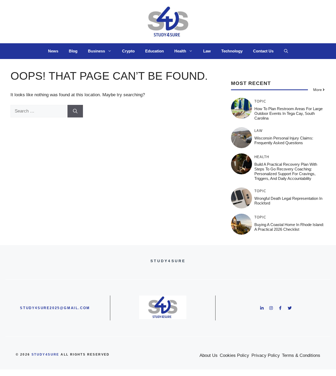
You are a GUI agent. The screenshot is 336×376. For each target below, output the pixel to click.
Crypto (128, 51)
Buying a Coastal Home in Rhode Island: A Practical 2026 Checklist (289, 227)
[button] (286, 51)
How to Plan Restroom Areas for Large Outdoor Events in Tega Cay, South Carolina (288, 113)
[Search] (75, 111)
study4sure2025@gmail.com (55, 308)
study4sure (45, 354)
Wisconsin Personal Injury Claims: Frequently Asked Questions (283, 140)
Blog (73, 51)
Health (180, 51)
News (53, 51)
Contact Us (263, 51)
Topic (260, 101)
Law (207, 51)
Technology (232, 51)
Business (96, 51)
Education (154, 51)
